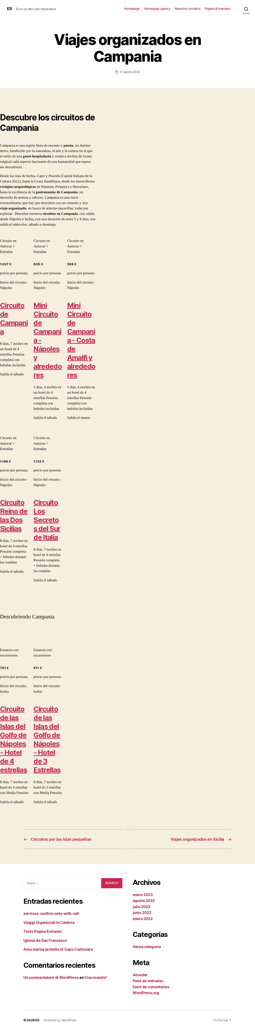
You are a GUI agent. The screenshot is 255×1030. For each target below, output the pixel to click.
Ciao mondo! (95, 977)
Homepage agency (157, 8)
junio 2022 (142, 912)
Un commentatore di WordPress (51, 977)
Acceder (140, 975)
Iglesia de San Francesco (45, 940)
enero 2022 (142, 919)
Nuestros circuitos (187, 8)
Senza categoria (147, 947)
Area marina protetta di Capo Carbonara (58, 949)
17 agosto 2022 (130, 72)
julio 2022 (141, 907)
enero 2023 (142, 895)
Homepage (132, 8)
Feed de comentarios (151, 987)
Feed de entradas (148, 981)
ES (9, 9)
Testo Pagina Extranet (42, 931)
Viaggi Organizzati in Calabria (49, 922)
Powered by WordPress (60, 1020)
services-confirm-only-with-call (51, 913)
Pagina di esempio (217, 8)
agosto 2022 (144, 900)
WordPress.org (146, 993)
